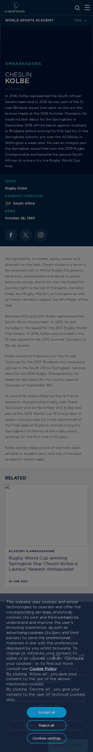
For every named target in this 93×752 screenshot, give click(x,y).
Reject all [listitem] (46, 725)
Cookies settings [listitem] (46, 738)
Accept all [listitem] (46, 712)
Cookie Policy (43, 669)
